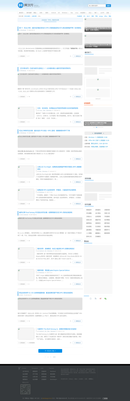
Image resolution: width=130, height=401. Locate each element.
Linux (40, 110)
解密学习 (107, 230)
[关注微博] (100, 298)
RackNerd (53, 371)
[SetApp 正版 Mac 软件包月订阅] (98, 90)
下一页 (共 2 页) (49, 351)
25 (29, 240)
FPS (42, 153)
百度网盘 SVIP (103, 147)
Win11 (88, 16)
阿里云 (32, 398)
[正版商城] (91, 298)
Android (25, 215)
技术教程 (107, 220)
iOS (22, 215)
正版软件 (43, 371)
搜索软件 (35, 371)
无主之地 (21, 48)
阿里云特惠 (94, 147)
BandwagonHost (47, 398)
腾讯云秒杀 (94, 143)
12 (29, 262)
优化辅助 (89, 213)
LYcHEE (81, 379)
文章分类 (35, 377)
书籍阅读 (98, 230)
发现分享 (89, 220)
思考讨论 (89, 236)
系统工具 (107, 213)
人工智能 (89, 233)
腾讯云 (27, 398)
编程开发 (98, 220)
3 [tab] (96, 127)
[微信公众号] (105, 298)
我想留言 (25, 379)
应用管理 (98, 216)
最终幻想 (31, 313)
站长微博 (25, 374)
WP (36, 398)
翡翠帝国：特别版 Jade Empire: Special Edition (53, 270)
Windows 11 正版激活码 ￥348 (98, 137)
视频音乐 (98, 223)
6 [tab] (101, 127)
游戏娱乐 (22, 56)
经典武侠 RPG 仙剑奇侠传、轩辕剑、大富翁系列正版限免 (56, 190)
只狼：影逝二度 (23, 91)
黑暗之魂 (77, 89)
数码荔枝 (52, 374)
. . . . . (50, 52)
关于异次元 (26, 371)
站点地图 (35, 379)
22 (29, 203)
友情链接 (43, 377)
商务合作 (98, 99)
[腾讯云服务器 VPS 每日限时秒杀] (98, 79)
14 (29, 182)
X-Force (71, 379)
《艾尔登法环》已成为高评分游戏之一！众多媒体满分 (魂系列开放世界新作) (45, 68)
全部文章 (34, 16)
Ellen (76, 379)
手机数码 (107, 216)
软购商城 (43, 374)
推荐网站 (89, 223)
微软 (93, 16)
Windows (23, 30)
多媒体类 (107, 210)
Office (105, 16)
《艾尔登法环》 (34, 89)
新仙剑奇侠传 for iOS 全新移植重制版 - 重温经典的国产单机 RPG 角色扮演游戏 (46, 293)
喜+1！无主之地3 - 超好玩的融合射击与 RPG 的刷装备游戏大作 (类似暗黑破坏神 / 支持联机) (50, 28)
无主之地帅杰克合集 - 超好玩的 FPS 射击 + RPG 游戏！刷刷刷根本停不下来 (44, 131)
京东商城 (52, 377)
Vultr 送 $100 (103, 143)
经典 (42, 48)
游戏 (64, 89)
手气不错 (35, 374)
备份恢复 (107, 226)
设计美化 (98, 213)
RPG (46, 153)
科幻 (81, 48)
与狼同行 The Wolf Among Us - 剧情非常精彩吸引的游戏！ (57, 329)
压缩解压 (98, 236)
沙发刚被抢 (32, 343)
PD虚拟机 (79, 16)
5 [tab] (99, 127)
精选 (110, 16)
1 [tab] (93, 127)
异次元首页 (27, 16)
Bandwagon (53, 379)
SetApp (101, 16)
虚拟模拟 (89, 230)
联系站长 (25, 377)
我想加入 (91, 379)
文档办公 (89, 216)
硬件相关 (107, 223)
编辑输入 (98, 233)
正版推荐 (43, 379)
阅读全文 (78, 56)
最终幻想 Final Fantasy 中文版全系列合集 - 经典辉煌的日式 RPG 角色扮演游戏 (45, 212)
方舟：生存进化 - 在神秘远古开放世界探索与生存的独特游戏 (57, 108)
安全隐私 (89, 226)
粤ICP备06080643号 (61, 398)
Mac (44, 110)
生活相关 (98, 226)
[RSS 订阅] (95, 298)
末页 (54, 357)
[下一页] (50, 357)
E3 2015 (21, 233)
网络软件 (89, 210)
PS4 (41, 233)
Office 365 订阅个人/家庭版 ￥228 (99, 140)
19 (29, 96)
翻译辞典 (107, 233)
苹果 (96, 16)
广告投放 (105, 398)
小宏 (86, 379)
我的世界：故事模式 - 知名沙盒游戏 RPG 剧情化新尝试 (55, 249)
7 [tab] (102, 127)
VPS (84, 16)
